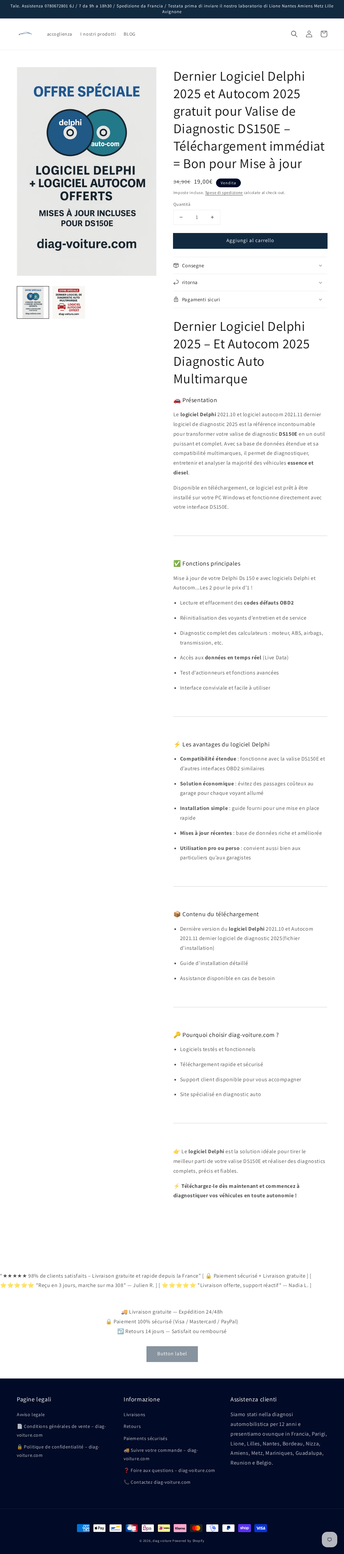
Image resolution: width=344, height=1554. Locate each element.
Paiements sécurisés (145, 1438)
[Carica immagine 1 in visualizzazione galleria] (33, 302)
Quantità (181, 204)
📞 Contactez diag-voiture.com (157, 1482)
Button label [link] (172, 1353)
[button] (294, 34)
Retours (132, 1426)
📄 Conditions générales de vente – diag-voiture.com (61, 1430)
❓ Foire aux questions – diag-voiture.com (169, 1470)
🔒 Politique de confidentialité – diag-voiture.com (58, 1451)
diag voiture (162, 1541)
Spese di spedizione (224, 192)
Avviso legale (31, 1414)
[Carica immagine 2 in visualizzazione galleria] (68, 302)
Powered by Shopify (188, 1541)
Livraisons (134, 1414)
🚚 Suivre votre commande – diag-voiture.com (161, 1454)
